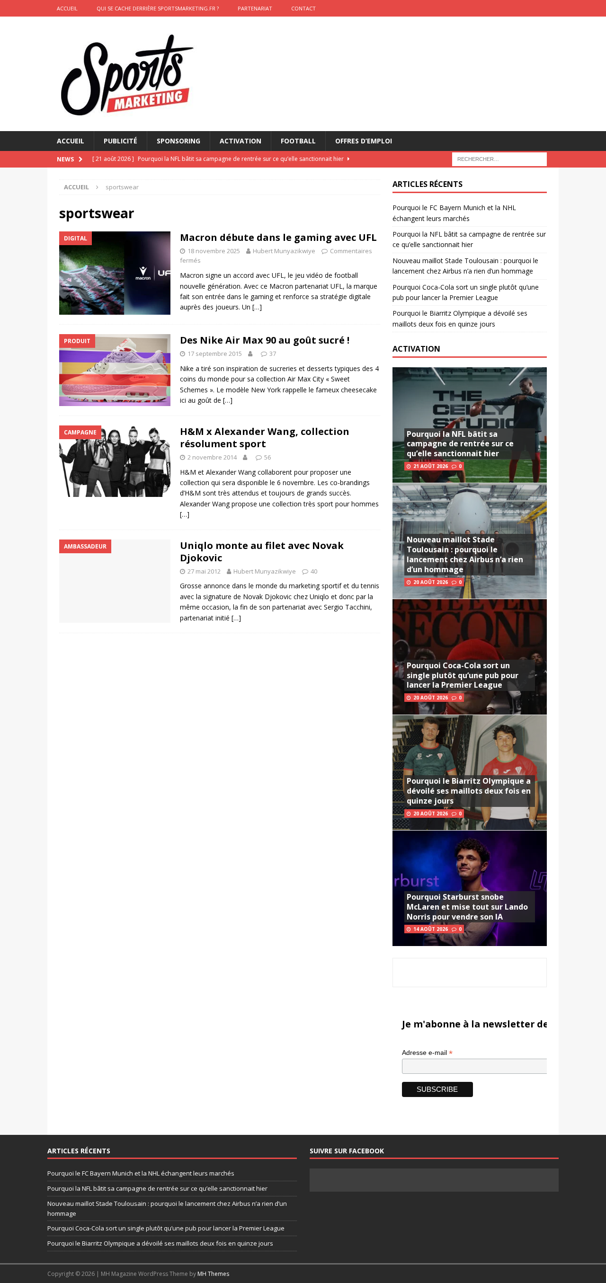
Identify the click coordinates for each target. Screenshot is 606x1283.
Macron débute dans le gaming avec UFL (278, 237)
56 (267, 457)
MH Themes (213, 1274)
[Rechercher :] (499, 158)
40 (314, 571)
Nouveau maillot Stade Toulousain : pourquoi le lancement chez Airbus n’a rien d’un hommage (465, 554)
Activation (240, 140)
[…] (257, 306)
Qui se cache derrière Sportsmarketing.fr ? (158, 8)
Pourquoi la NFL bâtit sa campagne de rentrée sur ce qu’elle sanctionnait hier (460, 444)
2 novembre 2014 (212, 457)
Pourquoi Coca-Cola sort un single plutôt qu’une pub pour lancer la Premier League (462, 675)
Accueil (70, 140)
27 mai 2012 (204, 571)
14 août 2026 (430, 929)
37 (272, 353)
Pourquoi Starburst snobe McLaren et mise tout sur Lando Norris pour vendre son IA (467, 907)
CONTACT (303, 8)
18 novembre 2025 (213, 251)
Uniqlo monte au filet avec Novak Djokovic (262, 551)
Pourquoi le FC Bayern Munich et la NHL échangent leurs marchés (140, 1173)
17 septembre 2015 (214, 353)
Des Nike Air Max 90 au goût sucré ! (264, 340)
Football (298, 140)
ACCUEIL (67, 8)
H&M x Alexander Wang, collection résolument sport (264, 437)
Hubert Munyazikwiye (284, 251)
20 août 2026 (430, 582)
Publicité (120, 140)
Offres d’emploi (363, 140)
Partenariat (255, 8)
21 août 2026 (430, 466)
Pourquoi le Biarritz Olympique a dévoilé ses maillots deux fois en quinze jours (469, 791)
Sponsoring (178, 140)
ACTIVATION (416, 349)
